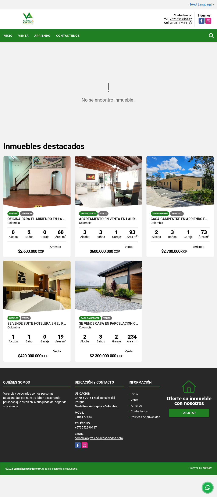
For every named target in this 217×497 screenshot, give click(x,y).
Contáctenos (68, 35)
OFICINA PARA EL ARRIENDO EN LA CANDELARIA (36, 219)
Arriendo (42, 35)
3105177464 (178, 22)
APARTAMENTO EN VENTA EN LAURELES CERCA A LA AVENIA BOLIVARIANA (108, 219)
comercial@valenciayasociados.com (99, 438)
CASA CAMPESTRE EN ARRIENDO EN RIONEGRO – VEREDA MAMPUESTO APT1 (180, 219)
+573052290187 (181, 19)
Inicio (8, 35)
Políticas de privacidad (145, 417)
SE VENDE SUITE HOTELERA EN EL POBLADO (36, 323)
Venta (23, 35)
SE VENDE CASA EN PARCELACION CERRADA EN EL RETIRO (108, 323)
